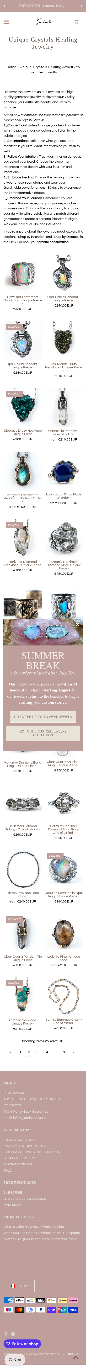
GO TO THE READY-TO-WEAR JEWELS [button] (43, 717)
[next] (73, 1053)
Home (11, 67)
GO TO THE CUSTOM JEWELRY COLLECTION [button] (43, 733)
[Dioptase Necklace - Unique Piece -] (23, 996)
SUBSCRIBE (13, 1192)
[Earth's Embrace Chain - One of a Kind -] (63, 996)
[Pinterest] (5, 1334)
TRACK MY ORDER (18, 1164)
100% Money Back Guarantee (26, 1111)
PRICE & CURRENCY (19, 1140)
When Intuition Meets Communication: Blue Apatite (42, 1233)
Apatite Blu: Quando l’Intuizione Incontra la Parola (40, 1239)
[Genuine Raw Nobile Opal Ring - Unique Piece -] (63, 869)
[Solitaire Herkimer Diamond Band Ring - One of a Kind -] (63, 803)
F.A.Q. (8, 1170)
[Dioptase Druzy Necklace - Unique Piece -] (23, 407)
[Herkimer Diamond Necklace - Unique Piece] (23, 538)
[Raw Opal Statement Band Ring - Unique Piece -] (23, 274)
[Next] (81, 6)
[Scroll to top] (75, 1357)
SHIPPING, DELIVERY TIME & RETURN (32, 1152)
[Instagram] (12, 1334)
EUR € (23, 1286)
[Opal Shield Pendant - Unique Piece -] (63, 274)
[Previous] (4, 6)
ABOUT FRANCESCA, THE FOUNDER (32, 1099)
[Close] (77, 624)
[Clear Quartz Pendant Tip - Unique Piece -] (23, 933)
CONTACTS (12, 1105)
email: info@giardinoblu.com (25, 1118)
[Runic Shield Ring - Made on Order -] (23, 605)
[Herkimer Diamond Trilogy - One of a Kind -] (23, 803)
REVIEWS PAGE (16, 1093)
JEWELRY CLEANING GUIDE (25, 1198)
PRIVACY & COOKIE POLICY (25, 1146)
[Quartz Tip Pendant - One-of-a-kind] (63, 407)
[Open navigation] (9, 22)
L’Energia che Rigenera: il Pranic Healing (34, 1226)
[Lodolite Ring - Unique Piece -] (63, 933)
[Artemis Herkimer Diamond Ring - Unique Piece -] (63, 538)
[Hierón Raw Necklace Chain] (23, 869)
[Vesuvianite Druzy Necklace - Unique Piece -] (63, 340)
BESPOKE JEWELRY (19, 1158)
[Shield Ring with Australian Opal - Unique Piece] (63, 605)
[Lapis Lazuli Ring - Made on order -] (63, 471)
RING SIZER (12, 1204)
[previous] (10, 1053)
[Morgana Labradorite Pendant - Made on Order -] (23, 471)
